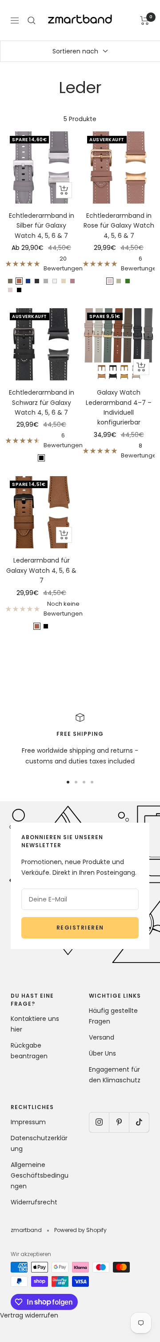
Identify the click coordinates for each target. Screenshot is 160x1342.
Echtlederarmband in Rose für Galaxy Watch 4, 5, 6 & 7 (119, 225)
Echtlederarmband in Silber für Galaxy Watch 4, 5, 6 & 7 (41, 225)
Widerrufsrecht (34, 1202)
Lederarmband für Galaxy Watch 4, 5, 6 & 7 (41, 570)
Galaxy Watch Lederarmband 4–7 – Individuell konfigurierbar (119, 407)
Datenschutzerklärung (39, 1143)
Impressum (28, 1122)
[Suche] (32, 20)
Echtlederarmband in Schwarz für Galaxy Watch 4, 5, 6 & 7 (41, 402)
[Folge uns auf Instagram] (99, 1122)
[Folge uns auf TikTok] (139, 1122)
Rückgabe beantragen (29, 1051)
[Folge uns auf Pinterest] (119, 1122)
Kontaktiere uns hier (35, 1024)
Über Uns (102, 1053)
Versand (101, 1037)
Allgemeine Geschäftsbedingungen (39, 1175)
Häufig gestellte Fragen (113, 1016)
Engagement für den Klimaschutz (114, 1075)
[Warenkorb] (144, 20)
